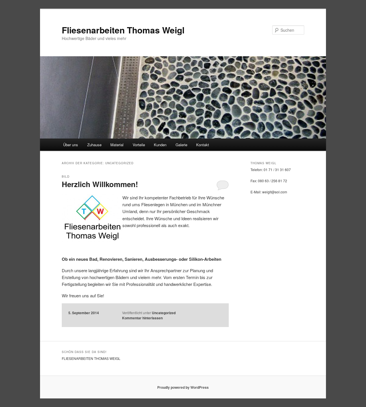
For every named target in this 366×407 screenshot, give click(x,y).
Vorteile (139, 144)
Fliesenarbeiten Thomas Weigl (123, 30)
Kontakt (202, 144)
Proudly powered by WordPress (183, 387)
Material (117, 144)
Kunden (160, 144)
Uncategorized (164, 312)
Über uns (70, 144)
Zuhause (94, 144)
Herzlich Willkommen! (100, 184)
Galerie (181, 144)
